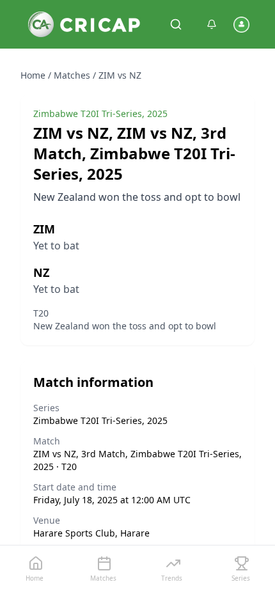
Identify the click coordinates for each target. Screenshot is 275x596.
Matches (72, 75)
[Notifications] (212, 24)
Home (32, 75)
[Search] (176, 24)
